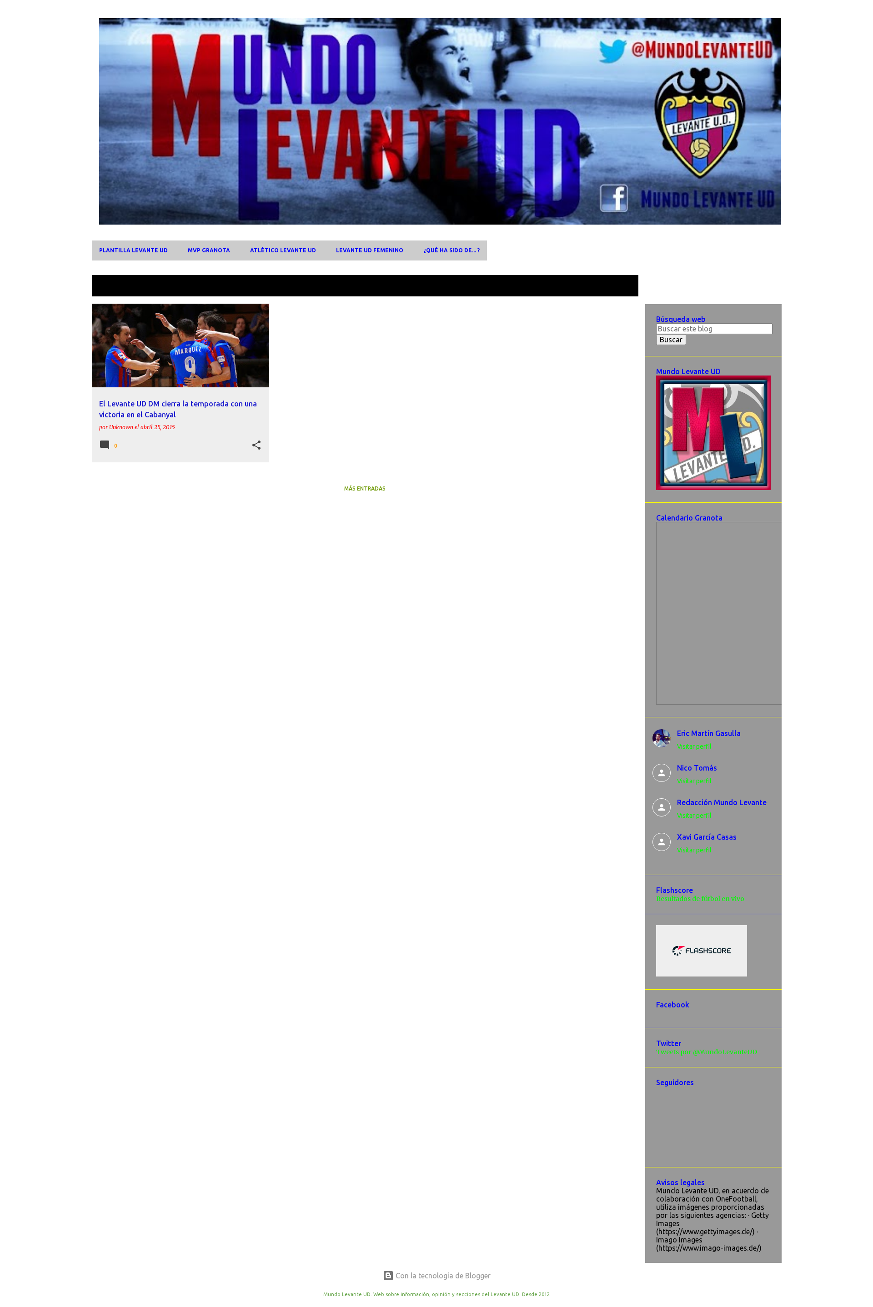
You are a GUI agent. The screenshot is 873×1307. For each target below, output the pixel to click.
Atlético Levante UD (283, 250)
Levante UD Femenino (369, 250)
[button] (256, 445)
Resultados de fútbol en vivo (700, 899)
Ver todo (616, 287)
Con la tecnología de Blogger (442, 1276)
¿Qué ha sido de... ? (451, 250)
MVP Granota (209, 250)
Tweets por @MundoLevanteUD (706, 1052)
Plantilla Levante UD (133, 250)
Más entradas (365, 488)
